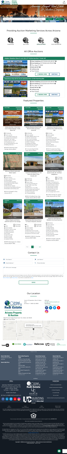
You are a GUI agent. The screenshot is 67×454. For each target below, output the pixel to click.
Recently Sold (57, 407)
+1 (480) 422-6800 (13, 390)
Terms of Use (41, 407)
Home (9, 406)
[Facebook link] (3, 399)
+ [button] (4, 322)
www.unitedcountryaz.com (52, 305)
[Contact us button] (59, 451)
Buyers (25, 406)
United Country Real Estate (55, 384)
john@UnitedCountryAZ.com (52, 302)
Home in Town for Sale (24, 359)
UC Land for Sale (56, 392)
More (36, 378)
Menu (64, 3)
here (32, 277)
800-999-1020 (54, 418)
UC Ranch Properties (56, 390)
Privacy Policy (15, 277)
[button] (5, 89)
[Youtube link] (15, 399)
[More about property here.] (12, 128)
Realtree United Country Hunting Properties (56, 397)
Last (40, 247)
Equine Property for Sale (24, 360)
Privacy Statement (25, 407)
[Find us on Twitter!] (54, 307)
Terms (63, 339)
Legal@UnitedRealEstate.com (33, 432)
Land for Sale (21, 365)
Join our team (56, 395)
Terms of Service (6, 277)
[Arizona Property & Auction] (33, 329)
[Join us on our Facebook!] (46, 307)
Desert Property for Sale (24, 373)
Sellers (42, 406)
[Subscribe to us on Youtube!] (58, 307)
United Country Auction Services (55, 387)
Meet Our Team (58, 406)
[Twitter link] (11, 399)
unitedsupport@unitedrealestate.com (50, 425)
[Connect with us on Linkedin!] (50, 307)
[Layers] (4, 326)
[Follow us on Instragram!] (19, 399)
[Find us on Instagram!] (46, 311)
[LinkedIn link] (7, 399)
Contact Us (9, 407)
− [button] (4, 323)
